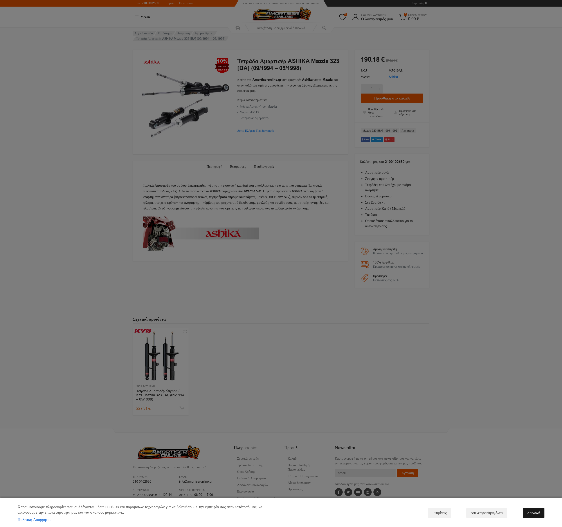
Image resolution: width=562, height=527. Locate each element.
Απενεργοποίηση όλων (487, 513)
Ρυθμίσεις (439, 513)
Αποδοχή (533, 513)
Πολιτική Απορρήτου (34, 519)
